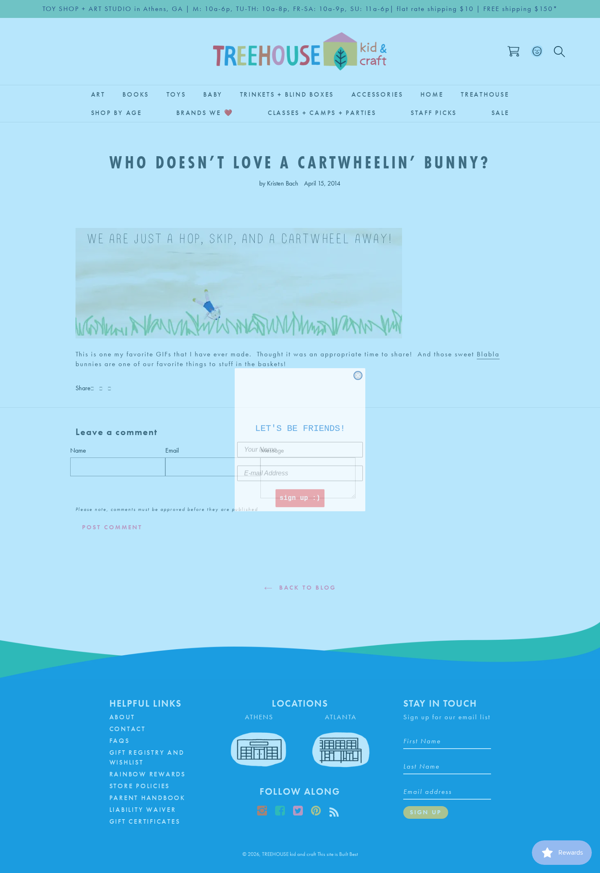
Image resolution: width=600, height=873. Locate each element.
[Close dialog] (358, 372)
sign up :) (300, 495)
